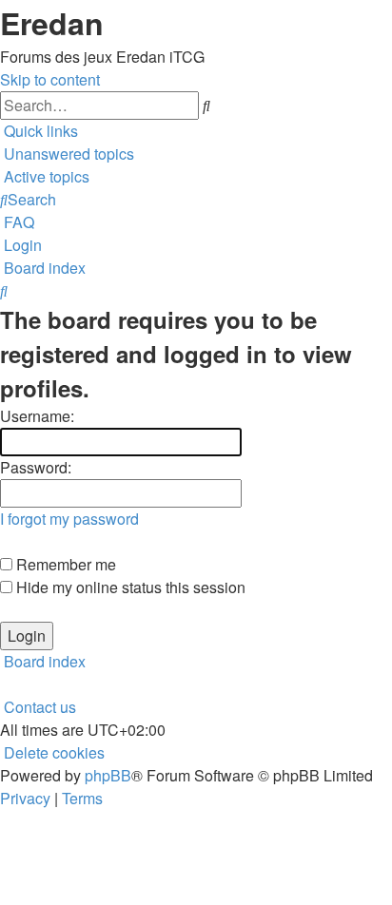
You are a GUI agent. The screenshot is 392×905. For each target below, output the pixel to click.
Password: (35, 467)
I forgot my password (69, 519)
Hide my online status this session (128, 587)
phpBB (108, 775)
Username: (37, 416)
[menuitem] (67, 153)
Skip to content (50, 79)
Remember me (64, 564)
